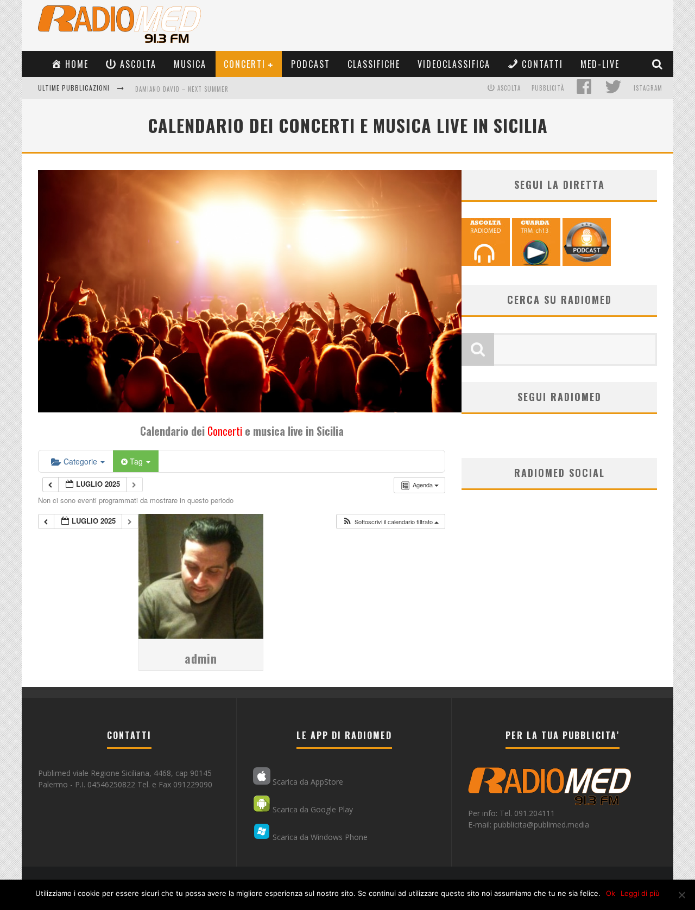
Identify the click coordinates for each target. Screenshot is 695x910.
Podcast (310, 64)
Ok (610, 893)
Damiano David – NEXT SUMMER (182, 89)
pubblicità (548, 88)
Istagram (648, 88)
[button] (390, 521)
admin (201, 658)
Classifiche (374, 64)
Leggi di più (640, 893)
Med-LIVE (600, 64)
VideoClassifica (454, 64)
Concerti (245, 64)
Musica (190, 64)
